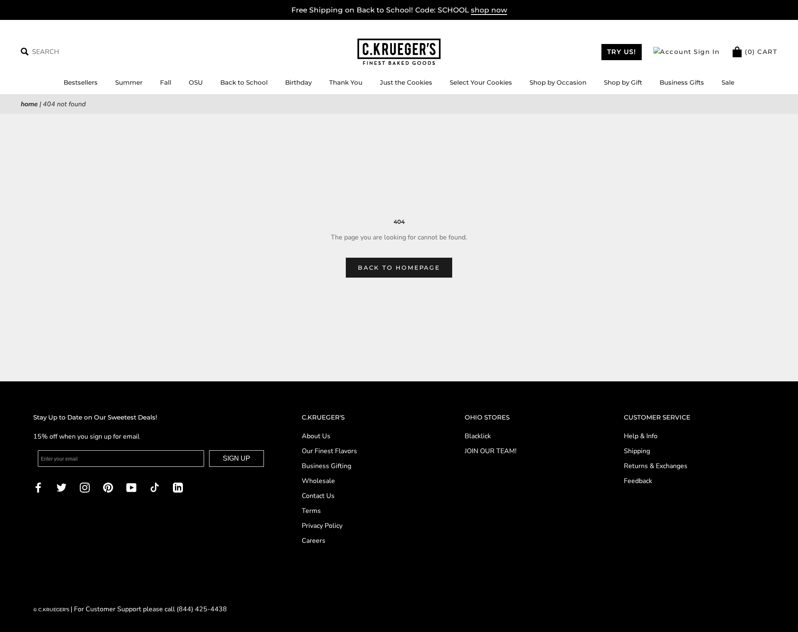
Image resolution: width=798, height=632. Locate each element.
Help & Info (641, 436)
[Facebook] (38, 486)
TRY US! (621, 52)
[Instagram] (85, 486)
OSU (196, 82)
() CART (760, 52)
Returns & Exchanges (655, 466)
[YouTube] (131, 486)
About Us (316, 436)
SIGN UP (236, 458)
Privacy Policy (322, 525)
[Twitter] (61, 486)
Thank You (345, 82)
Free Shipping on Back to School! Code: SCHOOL (399, 10)
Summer (129, 82)
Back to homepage (399, 267)
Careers (313, 540)
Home (29, 104)
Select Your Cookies (481, 82)
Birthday (298, 82)
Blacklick (478, 436)
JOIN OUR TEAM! (491, 451)
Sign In (706, 52)
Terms (311, 510)
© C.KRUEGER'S (52, 609)
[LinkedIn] (178, 486)
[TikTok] (155, 486)
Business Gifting (326, 466)
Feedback (638, 481)
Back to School (244, 82)
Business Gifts (682, 82)
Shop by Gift (623, 82)
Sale (728, 82)
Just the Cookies (406, 82)
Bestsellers (81, 82)
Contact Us (318, 495)
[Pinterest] (108, 486)
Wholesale (318, 481)
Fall (165, 82)
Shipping (637, 451)
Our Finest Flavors (329, 451)
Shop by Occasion (558, 82)
